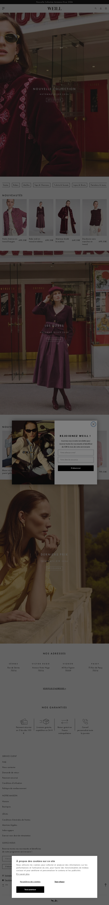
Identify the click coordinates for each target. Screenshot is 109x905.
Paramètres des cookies (30, 882)
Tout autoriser (30, 890)
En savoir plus (23, 874)
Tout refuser (59, 882)
